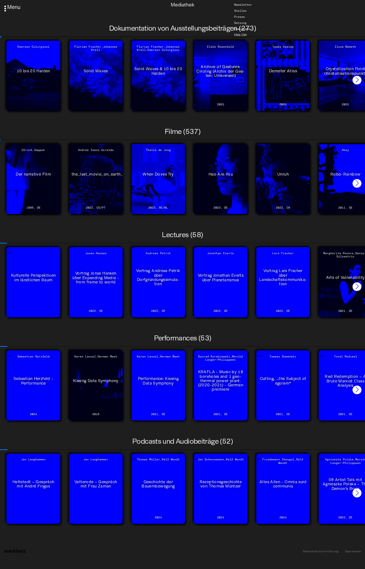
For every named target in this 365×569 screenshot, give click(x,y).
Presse (239, 17)
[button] (357, 80)
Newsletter (243, 4)
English (240, 35)
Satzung (240, 23)
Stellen (240, 10)
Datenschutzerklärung (321, 551)
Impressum (353, 551)
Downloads (242, 29)
